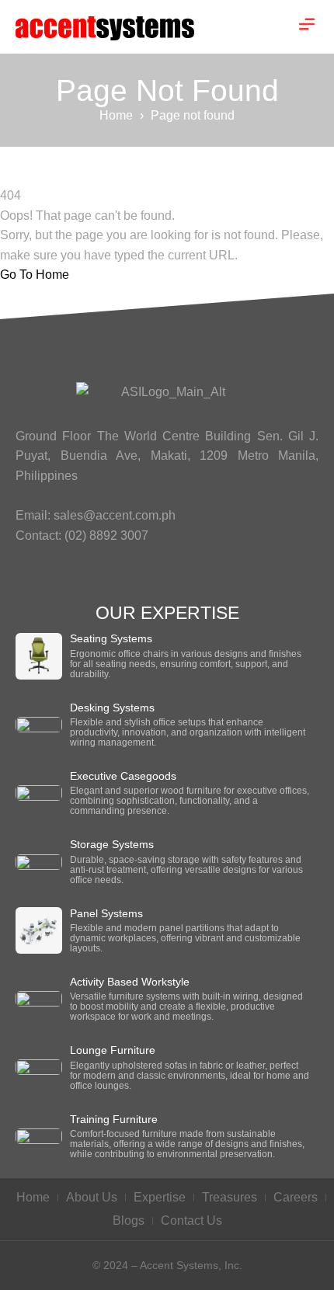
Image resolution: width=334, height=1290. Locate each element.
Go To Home (34, 274)
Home (116, 115)
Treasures (229, 1197)
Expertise (160, 1197)
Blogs (128, 1220)
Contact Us (191, 1220)
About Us (91, 1197)
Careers (295, 1197)
